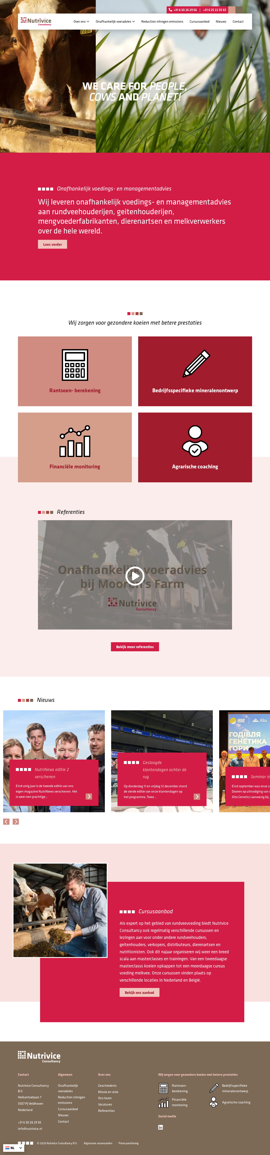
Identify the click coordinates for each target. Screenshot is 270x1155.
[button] (6, 822)
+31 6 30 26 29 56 (185, 10)
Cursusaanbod (199, 21)
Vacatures (105, 1104)
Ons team (105, 1098)
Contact (238, 21)
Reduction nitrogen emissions (162, 21)
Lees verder (52, 244)
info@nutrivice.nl (30, 1128)
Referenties (106, 1110)
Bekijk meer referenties (135, 646)
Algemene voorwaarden (98, 1143)
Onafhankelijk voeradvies (113, 21)
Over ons (80, 21)
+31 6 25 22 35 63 (214, 10)
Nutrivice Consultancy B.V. (62, 1143)
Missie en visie (108, 1091)
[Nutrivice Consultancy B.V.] (36, 22)
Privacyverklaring (129, 1143)
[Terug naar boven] (261, 1146)
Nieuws (221, 21)
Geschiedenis (107, 1085)
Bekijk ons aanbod (139, 992)
